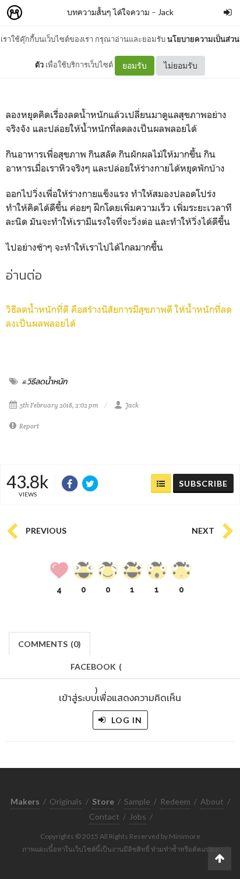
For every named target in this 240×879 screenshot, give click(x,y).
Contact (104, 816)
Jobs (137, 816)
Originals (66, 801)
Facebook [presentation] (96, 670)
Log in (125, 720)
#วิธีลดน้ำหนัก (45, 381)
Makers (40, 13)
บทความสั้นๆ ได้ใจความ (108, 12)
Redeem (175, 801)
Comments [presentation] (49, 644)
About (212, 801)
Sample (137, 801)
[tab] (50, 643)
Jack (166, 12)
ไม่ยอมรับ (180, 65)
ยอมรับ (134, 65)
